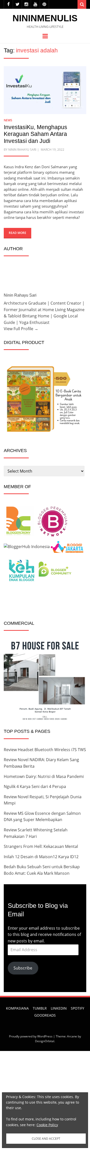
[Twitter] (17, 4)
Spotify (77, 1008)
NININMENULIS (45, 18)
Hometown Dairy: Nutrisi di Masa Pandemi (44, 776)
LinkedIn (59, 1008)
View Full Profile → (21, 328)
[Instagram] (26, 4)
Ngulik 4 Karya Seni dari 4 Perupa (35, 786)
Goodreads (45, 1015)
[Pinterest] (44, 4)
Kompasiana (17, 1008)
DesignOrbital (44, 1041)
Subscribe (23, 968)
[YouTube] (35, 4)
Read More (17, 233)
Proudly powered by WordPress (30, 1036)
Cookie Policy (47, 1124)
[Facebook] (8, 4)
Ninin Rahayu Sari (22, 149)
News (8, 120)
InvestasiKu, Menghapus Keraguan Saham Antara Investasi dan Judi (35, 134)
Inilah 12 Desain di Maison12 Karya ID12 (41, 856)
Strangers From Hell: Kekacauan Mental (41, 846)
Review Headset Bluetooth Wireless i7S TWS (45, 749)
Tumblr (40, 1008)
